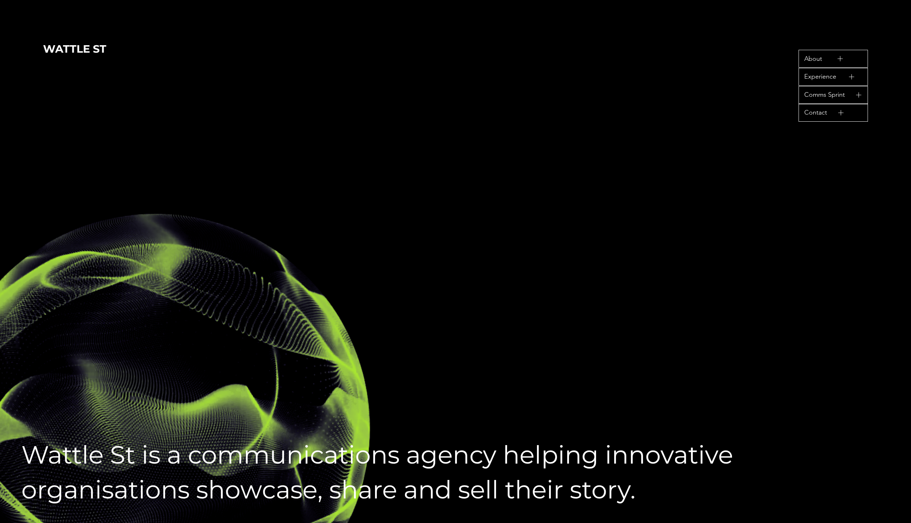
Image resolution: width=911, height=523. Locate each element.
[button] (833, 59)
